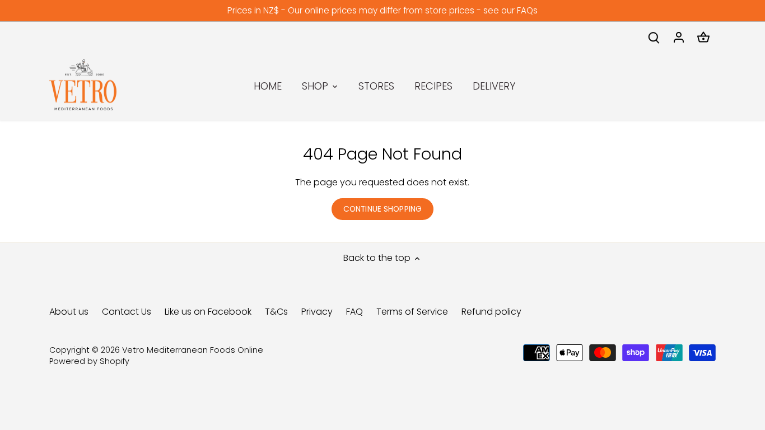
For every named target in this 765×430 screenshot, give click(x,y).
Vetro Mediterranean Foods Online (192, 350)
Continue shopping (382, 209)
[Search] (654, 37)
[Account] (678, 37)
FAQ (354, 311)
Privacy (317, 311)
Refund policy (491, 311)
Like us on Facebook (208, 311)
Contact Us (126, 311)
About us (68, 311)
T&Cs (276, 311)
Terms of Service (412, 311)
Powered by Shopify (89, 361)
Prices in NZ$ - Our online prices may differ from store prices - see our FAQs (382, 10)
